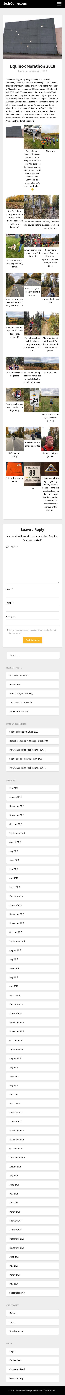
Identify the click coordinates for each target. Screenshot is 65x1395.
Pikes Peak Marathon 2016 (33, 749)
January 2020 (15, 797)
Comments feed (17, 1369)
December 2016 (16, 1130)
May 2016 (13, 1193)
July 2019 (13, 851)
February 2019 (16, 896)
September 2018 (17, 941)
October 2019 (15, 824)
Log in (12, 1351)
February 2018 (16, 1004)
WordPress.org (16, 1378)
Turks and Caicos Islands (20, 702)
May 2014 (13, 1283)
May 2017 (13, 1085)
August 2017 (15, 1058)
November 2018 (16, 923)
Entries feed (15, 1360)
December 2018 (16, 914)
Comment (12, 546)
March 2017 (14, 1103)
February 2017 (16, 1112)
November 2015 (16, 1247)
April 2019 (13, 878)
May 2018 (13, 977)
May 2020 (13, 788)
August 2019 (15, 842)
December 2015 (16, 1238)
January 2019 (15, 905)
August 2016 (15, 1166)
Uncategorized (16, 1331)
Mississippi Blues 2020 (19, 675)
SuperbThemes (50, 1390)
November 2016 (16, 1139)
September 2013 (17, 1292)
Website (10, 617)
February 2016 (16, 1220)
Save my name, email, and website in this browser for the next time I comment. (32, 631)
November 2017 (16, 1031)
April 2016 (13, 1202)
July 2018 (13, 959)
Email (10, 602)
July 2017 (13, 1067)
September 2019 (17, 833)
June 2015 (14, 1256)
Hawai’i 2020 (15, 684)
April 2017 (13, 1094)
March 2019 (14, 887)
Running (13, 1313)
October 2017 (15, 1040)
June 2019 (14, 860)
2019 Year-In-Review (18, 711)
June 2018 (14, 968)
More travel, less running (21, 693)
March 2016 (14, 1211)
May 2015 (13, 1265)
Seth (11, 731)
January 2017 (15, 1121)
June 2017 (14, 1076)
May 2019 (13, 869)
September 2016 (17, 1157)
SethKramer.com (15, 3)
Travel (12, 1322)
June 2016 (14, 1184)
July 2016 (13, 1175)
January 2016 (15, 1229)
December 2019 (16, 806)
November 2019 (16, 815)
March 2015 (14, 1274)
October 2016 (15, 1148)
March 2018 (14, 995)
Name (9, 588)
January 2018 (15, 1013)
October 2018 (15, 932)
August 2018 (15, 950)
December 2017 (16, 1022)
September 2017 (17, 1049)
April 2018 (13, 986)
